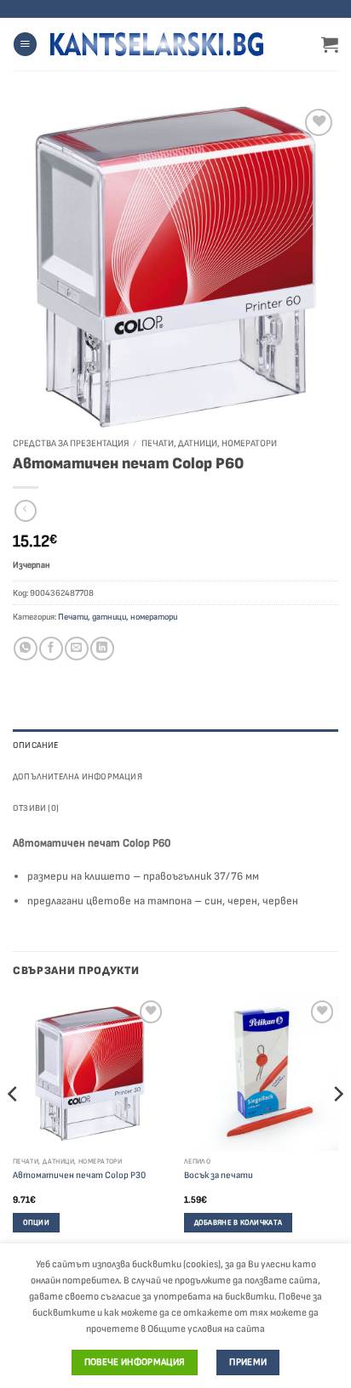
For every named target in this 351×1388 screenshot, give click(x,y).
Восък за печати (218, 1175)
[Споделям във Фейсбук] (50, 648)
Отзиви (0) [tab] (36, 807)
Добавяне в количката (238, 1222)
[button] (25, 44)
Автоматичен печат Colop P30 (79, 1175)
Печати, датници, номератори (209, 443)
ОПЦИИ (36, 1222)
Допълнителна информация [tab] (77, 776)
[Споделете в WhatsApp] (25, 648)
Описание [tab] (36, 745)
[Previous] (13, 1127)
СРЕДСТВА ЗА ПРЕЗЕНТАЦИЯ (71, 443)
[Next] (337, 1127)
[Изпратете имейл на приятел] (76, 648)
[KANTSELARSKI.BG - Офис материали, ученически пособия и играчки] (156, 44)
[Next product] (25, 511)
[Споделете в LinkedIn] (101, 648)
